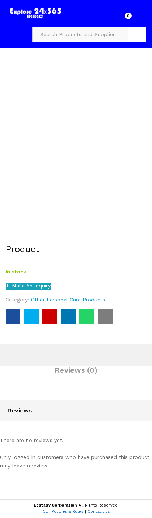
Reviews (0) (76, 370)
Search (137, 34)
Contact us (98, 511)
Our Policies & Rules (62, 511)
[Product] (13, 316)
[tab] (76, 373)
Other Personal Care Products (68, 300)
